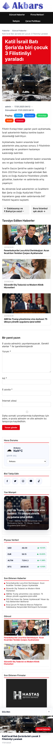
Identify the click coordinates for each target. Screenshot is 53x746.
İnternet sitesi (9, 400)
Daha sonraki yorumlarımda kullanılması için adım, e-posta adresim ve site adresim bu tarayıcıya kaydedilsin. (25, 418)
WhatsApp (42, 115)
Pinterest (19, 120)
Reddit (9, 120)
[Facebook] (7, 481)
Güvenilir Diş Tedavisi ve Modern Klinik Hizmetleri (23, 589)
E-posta (7, 389)
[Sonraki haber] (44, 500)
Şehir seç (12, 456)
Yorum (6, 351)
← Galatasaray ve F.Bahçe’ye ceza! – (14, 210)
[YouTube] (31, 481)
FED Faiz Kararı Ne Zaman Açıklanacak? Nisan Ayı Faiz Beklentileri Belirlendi (27, 600)
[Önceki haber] (38, 500)
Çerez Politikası (32, 21)
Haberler (6, 30)
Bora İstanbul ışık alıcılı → (40, 210)
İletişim (16, 21)
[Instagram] (23, 481)
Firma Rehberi (37, 14)
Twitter (18, 115)
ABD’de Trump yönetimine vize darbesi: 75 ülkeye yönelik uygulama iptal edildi (24, 595)
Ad (4, 378)
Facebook (30, 115)
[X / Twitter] (15, 481)
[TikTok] (39, 481)
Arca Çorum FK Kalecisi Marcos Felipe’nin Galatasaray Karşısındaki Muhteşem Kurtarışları (26, 606)
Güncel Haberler (17, 14)
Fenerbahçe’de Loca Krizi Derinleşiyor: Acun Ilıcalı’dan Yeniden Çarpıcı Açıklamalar (25, 584)
